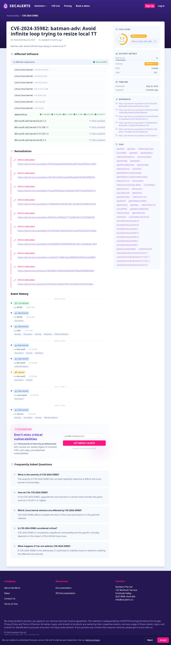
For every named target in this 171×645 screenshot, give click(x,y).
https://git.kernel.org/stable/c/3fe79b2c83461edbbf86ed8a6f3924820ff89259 (56, 177)
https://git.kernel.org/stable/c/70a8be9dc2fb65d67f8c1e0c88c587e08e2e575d (57, 203)
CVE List (56, 5)
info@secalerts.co (124, 599)
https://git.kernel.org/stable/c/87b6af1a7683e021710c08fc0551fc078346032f (56, 217)
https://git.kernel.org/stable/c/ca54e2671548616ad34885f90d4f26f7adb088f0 (56, 257)
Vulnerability (12, 15)
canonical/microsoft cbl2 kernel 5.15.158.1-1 (133, 257)
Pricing (68, 5)
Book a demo (83, 5)
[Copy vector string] (155, 41)
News (7, 593)
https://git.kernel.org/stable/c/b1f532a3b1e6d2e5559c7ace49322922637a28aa (57, 230)
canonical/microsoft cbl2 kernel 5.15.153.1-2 (133, 261)
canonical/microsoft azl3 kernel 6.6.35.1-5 (132, 265)
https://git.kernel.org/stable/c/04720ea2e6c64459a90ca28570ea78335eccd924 (57, 163)
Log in (161, 5)
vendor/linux (121, 217)
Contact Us (9, 598)
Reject (150, 640)
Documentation (63, 587)
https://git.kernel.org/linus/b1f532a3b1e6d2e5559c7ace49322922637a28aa (55, 284)
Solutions (39, 5)
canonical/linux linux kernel (139, 217)
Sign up (150, 5)
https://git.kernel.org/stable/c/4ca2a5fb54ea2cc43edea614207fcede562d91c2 (57, 190)
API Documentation (65, 593)
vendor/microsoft (145, 249)
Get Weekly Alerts (84, 443)
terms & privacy (93, 640)
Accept (163, 640)
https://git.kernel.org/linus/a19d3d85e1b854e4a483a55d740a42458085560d (56, 270)
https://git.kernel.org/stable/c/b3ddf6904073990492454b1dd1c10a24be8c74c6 (57, 243)
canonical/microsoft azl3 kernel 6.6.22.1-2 (132, 253)
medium (151, 64)
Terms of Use (11, 603)
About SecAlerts (12, 587)
